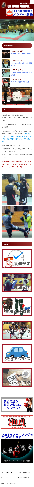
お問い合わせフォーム (23, 477)
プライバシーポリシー (6, 472)
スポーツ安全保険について (24, 472)
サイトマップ (4, 477)
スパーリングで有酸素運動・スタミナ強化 (21, 72)
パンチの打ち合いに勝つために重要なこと (21, 63)
